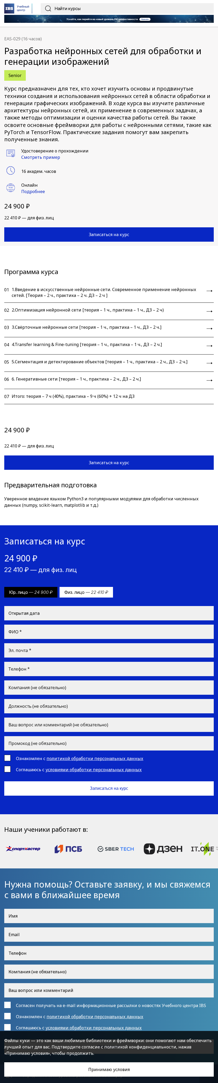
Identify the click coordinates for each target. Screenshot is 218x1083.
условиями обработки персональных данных (93, 770)
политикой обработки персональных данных (95, 758)
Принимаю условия (109, 1069)
